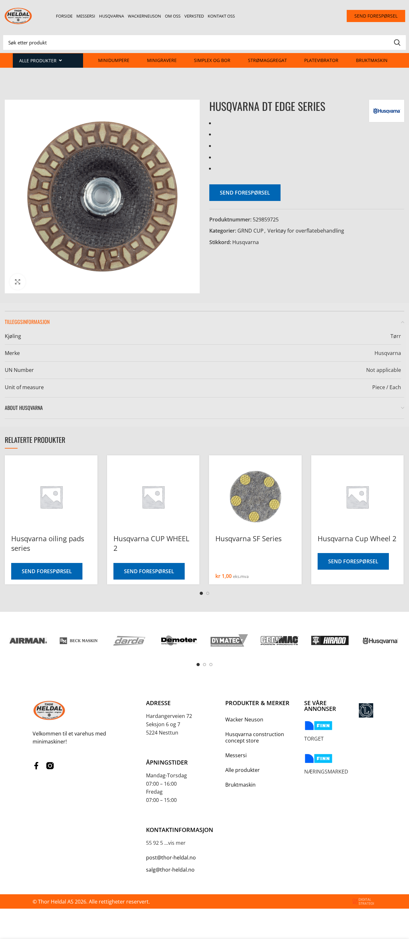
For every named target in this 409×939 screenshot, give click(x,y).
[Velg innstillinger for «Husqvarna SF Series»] (297, 475)
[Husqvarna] (380, 640)
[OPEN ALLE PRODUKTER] (60, 60)
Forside (64, 16)
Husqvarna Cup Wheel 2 (357, 538)
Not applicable (383, 369)
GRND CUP (250, 230)
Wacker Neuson (244, 719)
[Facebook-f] (36, 765)
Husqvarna (111, 16)
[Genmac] (279, 640)
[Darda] (129, 640)
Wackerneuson (144, 16)
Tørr (395, 336)
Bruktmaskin (372, 60)
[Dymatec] (229, 640)
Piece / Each (386, 387)
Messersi (85, 16)
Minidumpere (113, 60)
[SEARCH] (397, 42)
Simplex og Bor (212, 60)
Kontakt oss (221, 16)
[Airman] (28, 640)
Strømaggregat (267, 60)
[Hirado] (330, 640)
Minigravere (162, 60)
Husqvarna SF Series (248, 538)
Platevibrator (321, 60)
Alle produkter (242, 770)
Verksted (194, 16)
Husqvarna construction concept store (254, 737)
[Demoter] (179, 640)
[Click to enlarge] (18, 282)
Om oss (173, 16)
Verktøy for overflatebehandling (305, 230)
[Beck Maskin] (78, 640)
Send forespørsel (245, 192)
